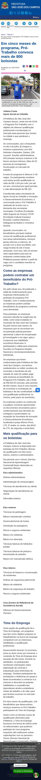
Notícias (9, 34)
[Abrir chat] (36, 775)
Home (3, 34)
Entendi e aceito (20, 765)
